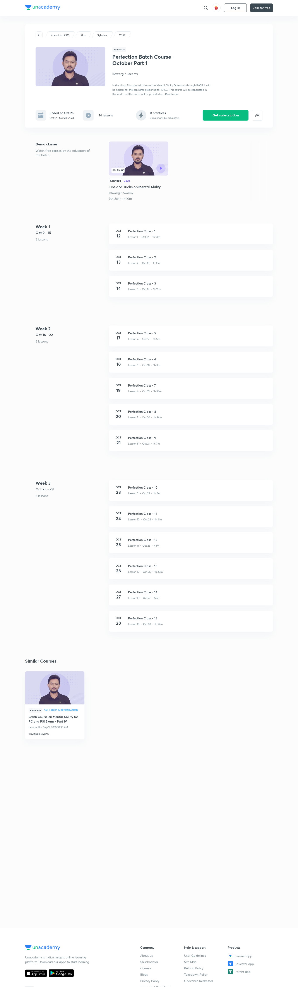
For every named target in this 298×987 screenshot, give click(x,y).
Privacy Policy (149, 981)
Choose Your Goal (92, 7)
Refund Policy (193, 968)
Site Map (190, 962)
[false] (257, 115)
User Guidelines (195, 955)
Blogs (144, 974)
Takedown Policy (195, 974)
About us (146, 955)
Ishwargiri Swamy (121, 193)
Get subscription (225, 115)
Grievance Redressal (198, 981)
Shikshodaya (149, 962)
